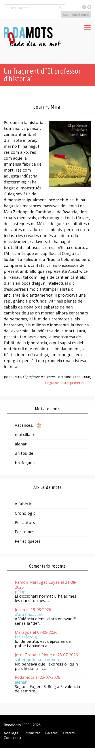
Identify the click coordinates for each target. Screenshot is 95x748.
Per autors (25, 522)
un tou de (24, 453)
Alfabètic (23, 503)
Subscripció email (76, 14)
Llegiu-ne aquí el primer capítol (68, 382)
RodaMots (12, 724)
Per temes (24, 531)
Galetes (51, 733)
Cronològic (25, 513)
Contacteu (12, 737)
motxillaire (25, 434)
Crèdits (69, 733)
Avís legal (11, 733)
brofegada (25, 462)
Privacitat (32, 733)
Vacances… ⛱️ (28, 425)
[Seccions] (87, 26)
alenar (21, 444)
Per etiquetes (27, 541)
